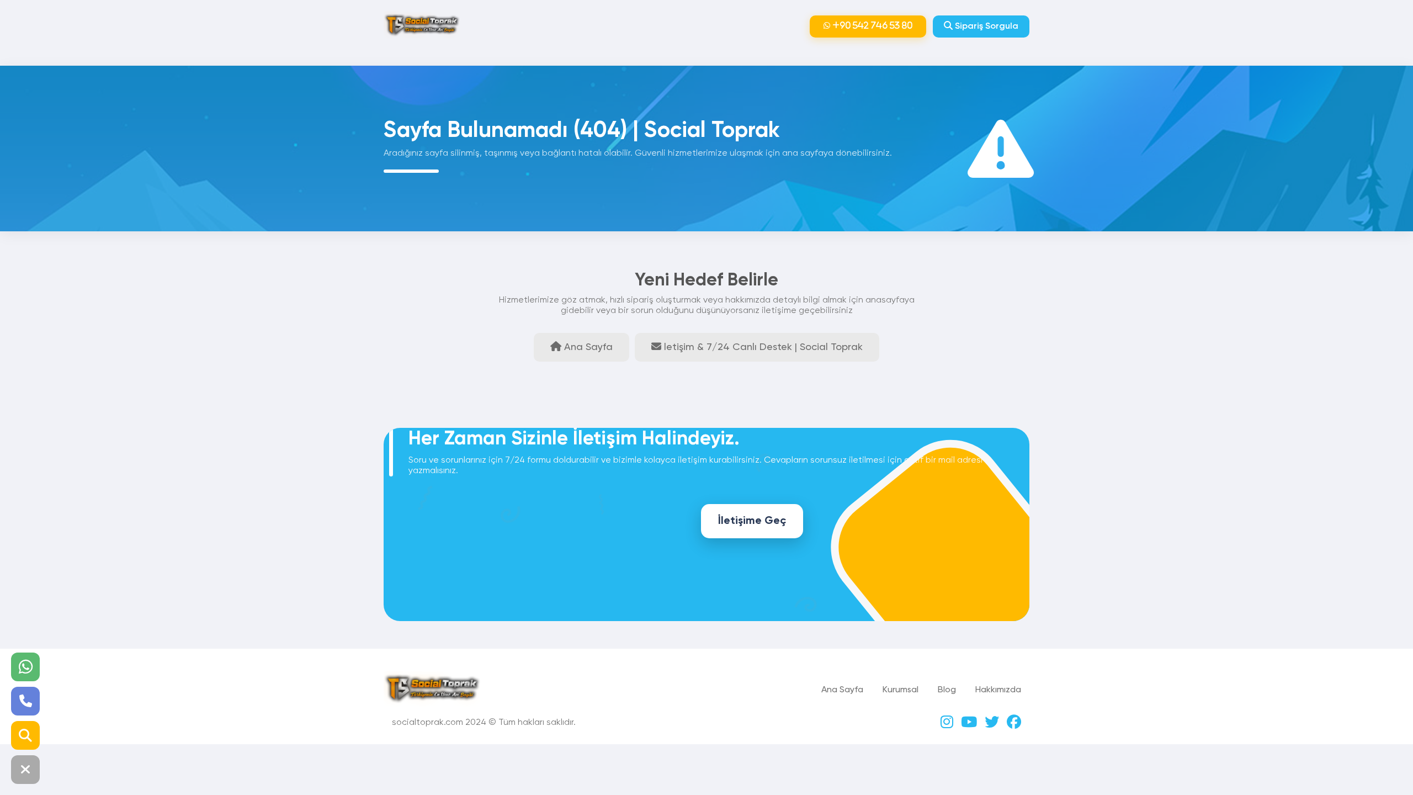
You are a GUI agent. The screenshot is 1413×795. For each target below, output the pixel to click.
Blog (947, 690)
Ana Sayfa (842, 690)
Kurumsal (900, 690)
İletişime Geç (752, 521)
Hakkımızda (998, 690)
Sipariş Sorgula (985, 26)
